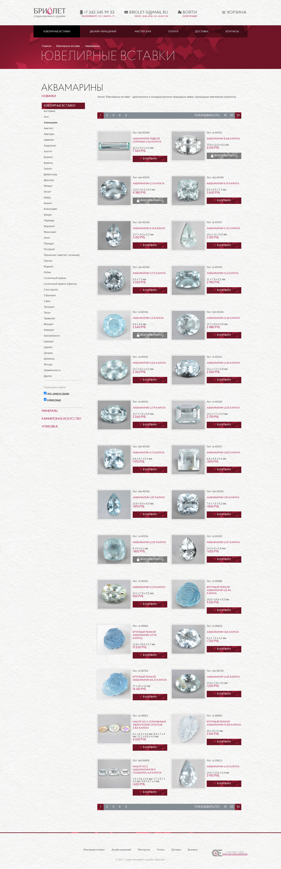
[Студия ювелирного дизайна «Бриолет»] (50, 16)
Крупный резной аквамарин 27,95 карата (145, 635)
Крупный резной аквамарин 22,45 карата (219, 590)
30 (238, 115)
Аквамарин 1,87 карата (149, 497)
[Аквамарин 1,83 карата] (188, 518)
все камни (49, 111)
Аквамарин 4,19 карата (223, 183)
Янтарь (48, 364)
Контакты (232, 31)
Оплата (173, 31)
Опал (47, 237)
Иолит (47, 191)
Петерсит (49, 249)
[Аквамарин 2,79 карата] (114, 429)
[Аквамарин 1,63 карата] (188, 653)
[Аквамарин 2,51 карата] (114, 608)
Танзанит (49, 307)
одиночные (54, 400)
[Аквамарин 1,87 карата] (114, 518)
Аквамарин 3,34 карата (223, 318)
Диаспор (49, 180)
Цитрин (48, 353)
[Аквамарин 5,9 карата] (114, 204)
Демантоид (50, 174)
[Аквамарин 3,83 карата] (188, 473)
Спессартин (51, 289)
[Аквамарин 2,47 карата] (188, 563)
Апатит (48, 151)
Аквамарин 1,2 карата (148, 318)
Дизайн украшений (103, 31)
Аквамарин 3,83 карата (223, 452)
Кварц (47, 197)
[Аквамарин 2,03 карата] (188, 429)
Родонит (49, 266)
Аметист (49, 128)
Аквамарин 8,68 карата (223, 138)
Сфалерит (50, 295)
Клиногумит (50, 209)
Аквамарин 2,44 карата (223, 677)
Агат (46, 116)
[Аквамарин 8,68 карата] (188, 159)
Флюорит (49, 330)
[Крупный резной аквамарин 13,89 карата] (188, 743)
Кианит (48, 203)
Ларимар (49, 220)
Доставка (202, 31)
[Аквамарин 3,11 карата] (114, 473)
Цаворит (49, 341)
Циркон (48, 347)
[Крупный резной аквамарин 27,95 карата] (114, 653)
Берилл (48, 157)
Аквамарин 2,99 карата (149, 542)
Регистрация (189, 16)
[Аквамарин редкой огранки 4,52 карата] (114, 159)
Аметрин (49, 134)
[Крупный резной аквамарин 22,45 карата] (188, 608)
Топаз (47, 312)
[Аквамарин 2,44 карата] (188, 698)
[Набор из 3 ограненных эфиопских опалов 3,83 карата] (114, 743)
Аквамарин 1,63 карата (223, 632)
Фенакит (49, 324)
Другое (48, 376)
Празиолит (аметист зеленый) (62, 255)
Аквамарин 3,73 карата (149, 273)
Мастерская (143, 31)
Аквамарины (92, 46)
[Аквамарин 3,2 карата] (188, 294)
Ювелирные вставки (56, 31)
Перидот (49, 243)
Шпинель (49, 358)
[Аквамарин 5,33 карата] (188, 249)
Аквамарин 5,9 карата (149, 183)
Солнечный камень (55, 278)
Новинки (49, 96)
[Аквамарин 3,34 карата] (188, 339)
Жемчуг (48, 186)
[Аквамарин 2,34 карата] (188, 384)
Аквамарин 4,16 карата (149, 228)
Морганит (49, 226)
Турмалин (49, 318)
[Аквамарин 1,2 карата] (114, 339)
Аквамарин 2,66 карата (149, 363)
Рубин (47, 272)
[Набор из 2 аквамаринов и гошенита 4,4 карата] (114, 787)
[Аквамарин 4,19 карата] (188, 204)
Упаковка (50, 426)
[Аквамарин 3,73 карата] (114, 294)
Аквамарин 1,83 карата (223, 497)
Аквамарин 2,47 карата (223, 542)
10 (225, 115)
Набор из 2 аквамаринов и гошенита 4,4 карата (147, 769)
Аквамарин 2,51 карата (149, 587)
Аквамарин (50, 122)
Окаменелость (52, 370)
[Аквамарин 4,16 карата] (114, 249)
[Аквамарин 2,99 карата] (114, 563)
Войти (190, 12)
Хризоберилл (52, 335)
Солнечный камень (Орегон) (60, 283)
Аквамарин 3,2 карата (223, 273)
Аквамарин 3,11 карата (149, 452)
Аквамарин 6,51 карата (223, 766)
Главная (46, 46)
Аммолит (49, 139)
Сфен (47, 301)
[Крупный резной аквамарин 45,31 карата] (114, 698)
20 (231, 115)
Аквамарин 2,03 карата (223, 408)
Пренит (48, 260)
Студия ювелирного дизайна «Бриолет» (144, 859)
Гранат (48, 168)
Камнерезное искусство (61, 419)
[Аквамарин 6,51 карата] (188, 787)
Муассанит (50, 232)
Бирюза (48, 162)
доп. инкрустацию (58, 393)
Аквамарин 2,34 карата (223, 363)
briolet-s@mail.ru (148, 12)
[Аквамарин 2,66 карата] (114, 384)
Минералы (50, 411)
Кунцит (48, 214)
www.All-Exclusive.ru (234, 854)
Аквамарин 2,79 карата (149, 408)
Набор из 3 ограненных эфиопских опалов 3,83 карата (149, 724)
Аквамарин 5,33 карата (223, 228)
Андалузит (50, 145)
